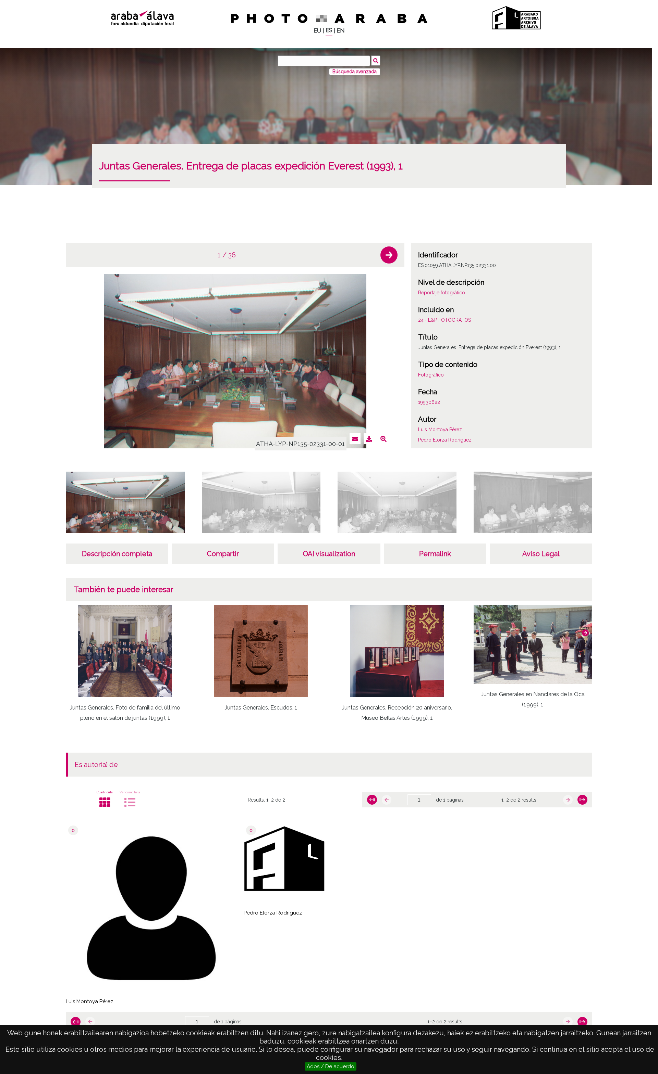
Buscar (375, 60)
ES (329, 30)
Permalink (435, 554)
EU (317, 30)
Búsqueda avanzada (354, 71)
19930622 (429, 402)
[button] (389, 255)
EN (340, 30)
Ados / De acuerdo (330, 1066)
